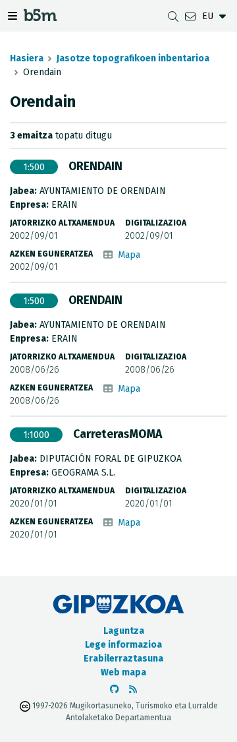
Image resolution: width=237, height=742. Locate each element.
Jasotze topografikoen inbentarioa (133, 58)
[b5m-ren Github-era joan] (114, 689)
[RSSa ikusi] (133, 689)
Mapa (129, 255)
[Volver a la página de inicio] (40, 17)
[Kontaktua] (190, 16)
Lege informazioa (123, 644)
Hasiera (26, 58)
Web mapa (123, 672)
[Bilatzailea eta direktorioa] (173, 16)
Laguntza (123, 630)
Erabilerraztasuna (123, 658)
